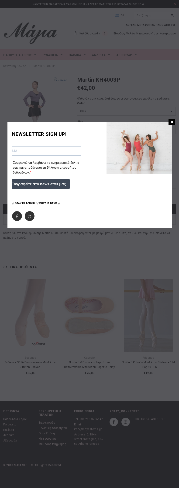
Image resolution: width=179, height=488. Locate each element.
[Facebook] (17, 215)
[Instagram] (29, 215)
